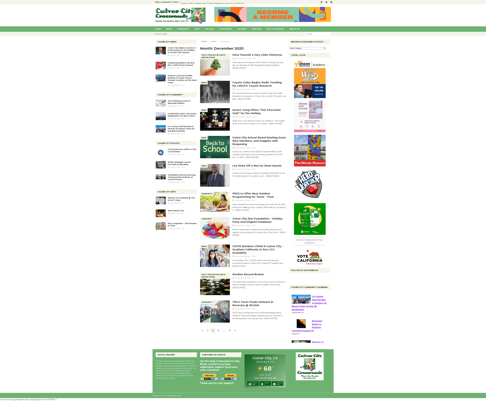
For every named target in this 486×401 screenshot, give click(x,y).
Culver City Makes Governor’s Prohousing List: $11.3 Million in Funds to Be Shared (182, 50)
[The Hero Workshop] (310, 199)
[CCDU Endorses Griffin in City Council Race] (161, 152)
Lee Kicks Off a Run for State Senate (257, 165)
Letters (241, 29)
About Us (294, 29)
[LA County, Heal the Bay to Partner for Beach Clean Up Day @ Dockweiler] (161, 129)
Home (158, 29)
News (169, 29)
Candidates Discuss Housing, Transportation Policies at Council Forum (182, 177)
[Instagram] (331, 2)
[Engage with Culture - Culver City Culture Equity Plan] (310, 131)
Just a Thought (275, 29)
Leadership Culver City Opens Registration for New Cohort (182, 114)
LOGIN (178, 396)
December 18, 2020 (243, 256)
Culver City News (167, 42)
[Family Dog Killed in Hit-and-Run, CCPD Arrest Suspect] (161, 65)
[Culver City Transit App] (310, 233)
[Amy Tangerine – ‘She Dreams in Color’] (161, 226)
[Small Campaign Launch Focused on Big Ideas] (161, 165)
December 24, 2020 (243, 58)
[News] (215, 92)
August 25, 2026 (175, 106)
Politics (209, 29)
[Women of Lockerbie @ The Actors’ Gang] (161, 200)
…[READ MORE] (244, 99)
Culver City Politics (169, 143)
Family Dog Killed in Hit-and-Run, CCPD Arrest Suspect (181, 64)
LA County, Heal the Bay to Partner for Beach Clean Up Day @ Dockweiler (181, 128)
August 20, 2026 (175, 182)
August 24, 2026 (175, 119)
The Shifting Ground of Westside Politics (179, 102)
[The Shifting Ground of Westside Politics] (161, 103)
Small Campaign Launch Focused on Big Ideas (179, 163)
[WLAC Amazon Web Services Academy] (310, 97)
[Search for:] (317, 34)
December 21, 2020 (242, 148)
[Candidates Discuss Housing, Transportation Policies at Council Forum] (161, 177)
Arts (197, 29)
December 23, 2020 (243, 89)
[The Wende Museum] (310, 165)
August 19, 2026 (175, 85)
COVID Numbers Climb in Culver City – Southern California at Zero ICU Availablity (257, 249)
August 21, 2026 (175, 55)
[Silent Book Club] (161, 213)
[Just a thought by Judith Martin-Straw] (215, 64)
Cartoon (256, 29)
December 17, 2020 (242, 309)
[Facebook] (321, 2)
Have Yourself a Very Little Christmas (257, 54)
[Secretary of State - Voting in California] (309, 263)
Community (183, 29)
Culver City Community (170, 95)
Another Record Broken (248, 274)
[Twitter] (326, 2)
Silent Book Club (176, 210)
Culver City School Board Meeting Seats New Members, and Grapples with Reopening (259, 141)
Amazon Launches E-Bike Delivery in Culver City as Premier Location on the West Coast (182, 79)
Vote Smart (225, 29)
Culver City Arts (167, 192)
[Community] (215, 202)
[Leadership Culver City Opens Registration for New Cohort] (161, 116)
